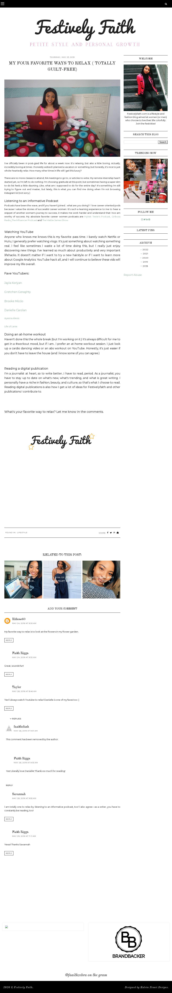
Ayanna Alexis (11, 318)
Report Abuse (133, 274)
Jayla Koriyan (13, 283)
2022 (145, 249)
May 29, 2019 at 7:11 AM (24, 836)
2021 (145, 253)
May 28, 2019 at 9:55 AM (24, 798)
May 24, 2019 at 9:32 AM (24, 657)
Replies (16, 719)
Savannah (19, 794)
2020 (145, 258)
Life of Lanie (11, 326)
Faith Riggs (20, 653)
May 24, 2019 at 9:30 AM (24, 623)
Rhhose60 (18, 619)
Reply (9, 640)
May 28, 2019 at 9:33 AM (26, 763)
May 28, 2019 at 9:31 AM (26, 731)
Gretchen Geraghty (17, 292)
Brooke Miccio (13, 301)
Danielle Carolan (15, 310)
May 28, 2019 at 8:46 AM (24, 691)
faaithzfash (21, 726)
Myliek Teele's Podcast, (97, 216)
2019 (145, 262)
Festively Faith (23, 987)
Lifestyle (22, 532)
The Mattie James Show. (55, 220)
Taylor (16, 687)
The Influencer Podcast (24, 220)
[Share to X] (111, 532)
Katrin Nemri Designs (154, 987)
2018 (145, 266)
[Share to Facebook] (107, 532)
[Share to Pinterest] (114, 532)
